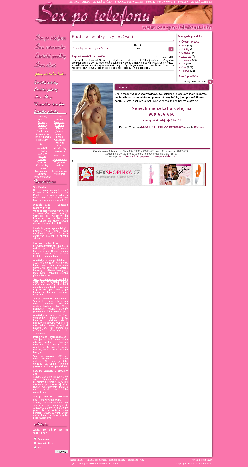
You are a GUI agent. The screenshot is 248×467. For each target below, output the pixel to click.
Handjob (186, 56)
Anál (59, 116)
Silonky (42, 168)
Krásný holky (59, 148)
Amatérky (42, 116)
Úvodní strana (190, 41)
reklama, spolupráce (96, 459)
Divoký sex (42, 131)
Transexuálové (59, 171)
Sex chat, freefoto (43, 356)
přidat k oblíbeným (202, 459)
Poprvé (185, 70)
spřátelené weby (136, 459)
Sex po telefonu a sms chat (49, 298)
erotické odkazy (117, 459)
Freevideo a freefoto (45, 243)
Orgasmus (59, 162)
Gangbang (59, 140)
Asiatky (60, 119)
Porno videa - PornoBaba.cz (49, 337)
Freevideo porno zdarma (129, 1)
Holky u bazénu (60, 144)
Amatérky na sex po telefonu (49, 260)
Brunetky (42, 125)
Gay (42, 144)
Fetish (59, 137)
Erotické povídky (50, 56)
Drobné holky (42, 134)
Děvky (59, 128)
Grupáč (185, 52)
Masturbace (59, 155)
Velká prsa (59, 174)
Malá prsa (59, 151)
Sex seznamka (50, 46)
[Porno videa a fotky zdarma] (50, 104)
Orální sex (42, 162)
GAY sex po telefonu (50, 74)
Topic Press (124, 156)
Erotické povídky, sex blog (49, 228)
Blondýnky (59, 122)
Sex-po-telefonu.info (198, 463)
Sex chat (50, 65)
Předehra (59, 165)
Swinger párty (42, 171)
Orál (183, 67)
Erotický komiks (42, 137)
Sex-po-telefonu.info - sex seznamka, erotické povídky (94, 14)
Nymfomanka (60, 159)
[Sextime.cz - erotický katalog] (50, 82)
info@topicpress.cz (142, 156)
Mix (183, 63)
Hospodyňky (42, 148)
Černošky (60, 134)
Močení (42, 159)
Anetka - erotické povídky (97, 1)
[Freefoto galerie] (50, 111)
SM (59, 168)
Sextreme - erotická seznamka (195, 1)
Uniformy (42, 174)
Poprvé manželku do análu (88, 56)
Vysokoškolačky (42, 177)
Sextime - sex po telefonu (160, 1)
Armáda (42, 119)
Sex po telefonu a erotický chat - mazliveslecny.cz (50, 398)
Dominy (60, 131)
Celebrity (42, 128)
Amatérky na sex (43, 315)
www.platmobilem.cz (164, 156)
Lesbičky (42, 151)
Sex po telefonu (50, 37)
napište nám (76, 459)
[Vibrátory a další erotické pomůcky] (50, 97)
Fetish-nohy (42, 140)
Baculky (42, 122)
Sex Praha (39, 187)
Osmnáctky (42, 165)
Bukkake (59, 125)
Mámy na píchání (42, 155)
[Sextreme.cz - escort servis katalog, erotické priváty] (50, 90)
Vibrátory (73, 1)
